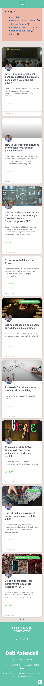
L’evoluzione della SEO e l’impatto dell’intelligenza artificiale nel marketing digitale (18, 452)
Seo (13, 34)
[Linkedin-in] (16, 639)
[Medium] (27, 639)
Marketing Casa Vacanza (24, 27)
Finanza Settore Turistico (23, 20)
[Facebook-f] (20, 639)
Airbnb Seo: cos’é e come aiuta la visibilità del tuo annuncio (22, 326)
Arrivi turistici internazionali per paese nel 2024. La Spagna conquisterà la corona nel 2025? (22, 78)
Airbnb (14, 17)
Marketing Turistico (20, 30)
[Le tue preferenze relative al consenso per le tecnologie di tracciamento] (40, 682)
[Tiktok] (24, 639)
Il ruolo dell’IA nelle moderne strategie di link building (20, 389)
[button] (22, 3)
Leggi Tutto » (10, 104)
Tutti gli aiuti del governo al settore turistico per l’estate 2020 (20, 516)
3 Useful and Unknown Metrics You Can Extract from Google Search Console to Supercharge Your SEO (22, 217)
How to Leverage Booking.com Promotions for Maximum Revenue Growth (22, 147)
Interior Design (18, 24)
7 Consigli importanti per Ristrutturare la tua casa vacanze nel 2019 (18, 583)
